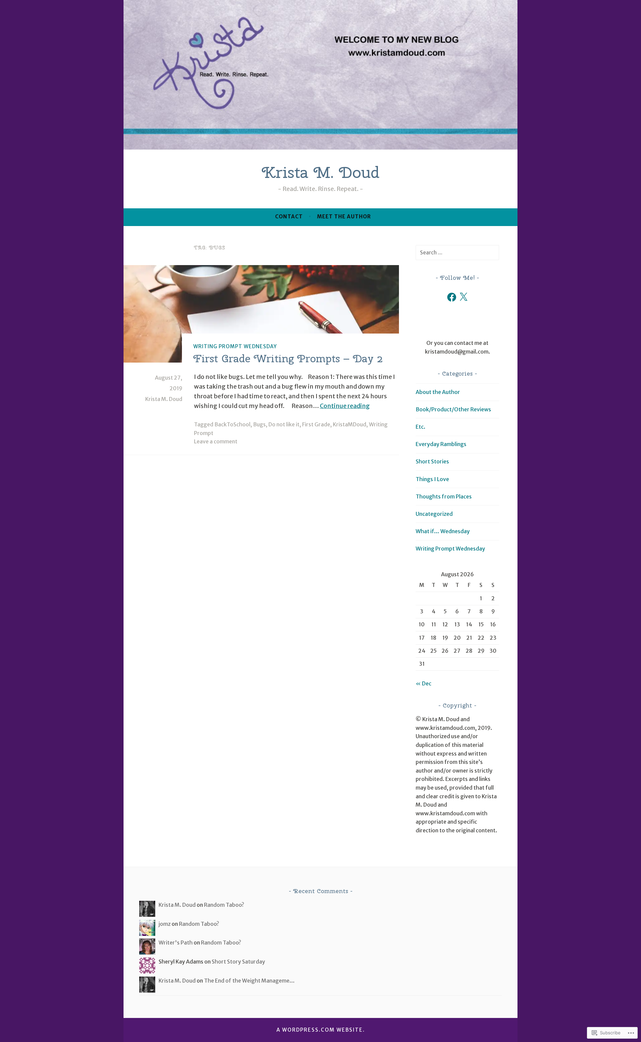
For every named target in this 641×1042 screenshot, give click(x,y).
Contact (289, 216)
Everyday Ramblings (441, 444)
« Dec (423, 683)
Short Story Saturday (238, 961)
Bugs (259, 424)
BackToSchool (232, 424)
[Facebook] (451, 297)
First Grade (316, 424)
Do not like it (283, 424)
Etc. (420, 426)
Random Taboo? (224, 904)
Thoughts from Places (444, 496)
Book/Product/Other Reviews (453, 409)
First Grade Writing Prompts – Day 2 (288, 358)
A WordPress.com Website (319, 1030)
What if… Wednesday (443, 531)
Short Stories (432, 461)
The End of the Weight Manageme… (249, 980)
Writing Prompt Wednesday (235, 346)
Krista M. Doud (321, 172)
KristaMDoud (349, 424)
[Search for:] (457, 252)
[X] (463, 297)
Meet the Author (344, 216)
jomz (165, 923)
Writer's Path (176, 942)
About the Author (438, 392)
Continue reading (345, 406)
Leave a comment (215, 441)
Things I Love (432, 479)
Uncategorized (434, 513)
